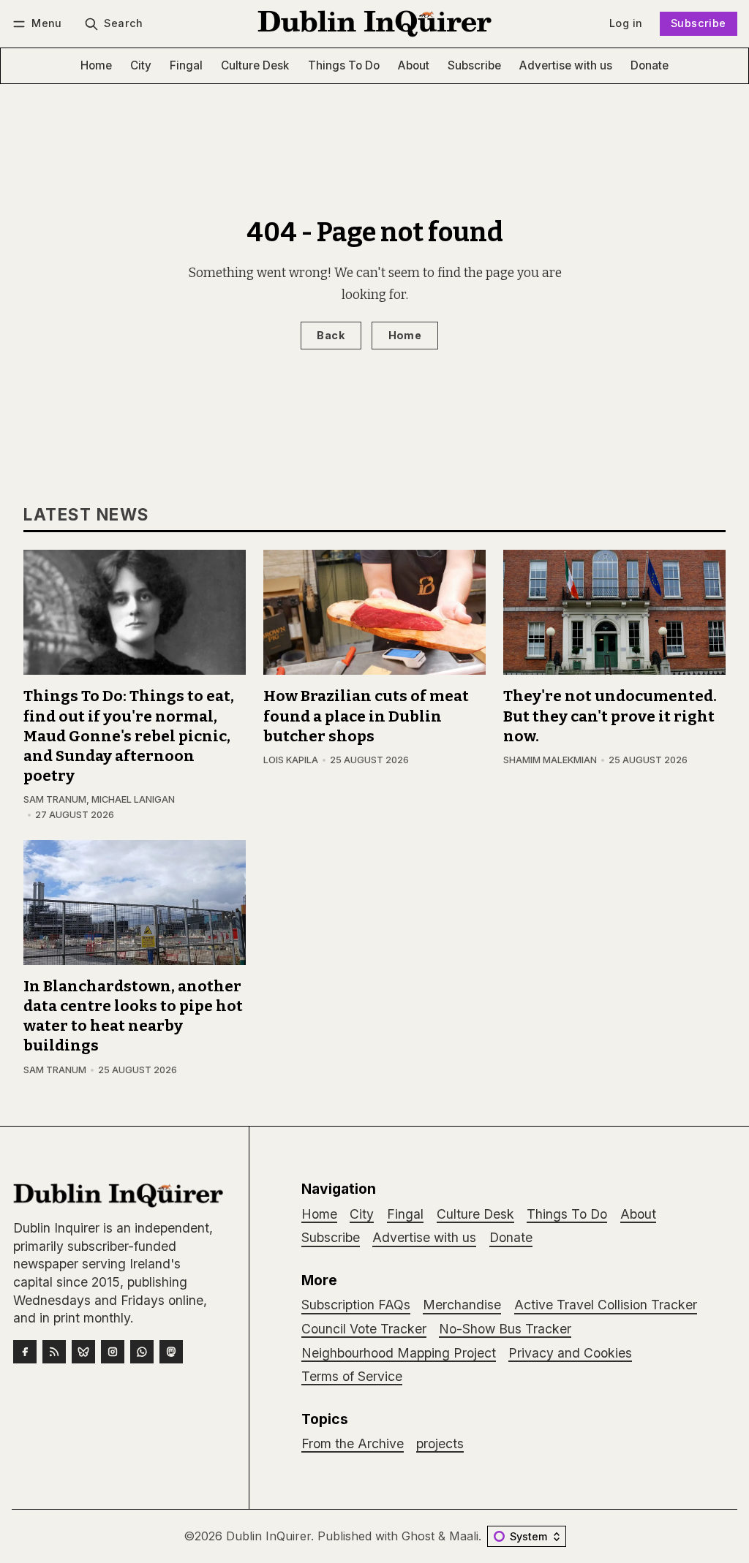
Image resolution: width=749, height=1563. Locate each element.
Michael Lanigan (133, 799)
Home (405, 335)
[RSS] (54, 1351)
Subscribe (698, 23)
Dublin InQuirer (268, 1536)
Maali (463, 1536)
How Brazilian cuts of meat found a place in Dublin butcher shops (366, 716)
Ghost (418, 1536)
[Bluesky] (83, 1351)
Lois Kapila (290, 759)
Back (331, 335)
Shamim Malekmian (550, 759)
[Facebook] (25, 1351)
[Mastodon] (171, 1351)
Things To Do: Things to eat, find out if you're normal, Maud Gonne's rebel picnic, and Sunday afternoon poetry (128, 735)
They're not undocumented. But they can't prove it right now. (610, 716)
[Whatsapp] (142, 1351)
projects (440, 1443)
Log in (625, 23)
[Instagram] (112, 1351)
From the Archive (352, 1443)
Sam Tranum (54, 799)
